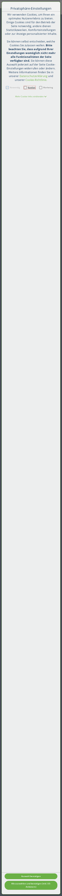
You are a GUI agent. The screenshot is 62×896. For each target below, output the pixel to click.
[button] (31, 96)
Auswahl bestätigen (31, 876)
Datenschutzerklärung (34, 76)
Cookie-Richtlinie (35, 80)
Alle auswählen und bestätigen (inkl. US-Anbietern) (31, 885)
